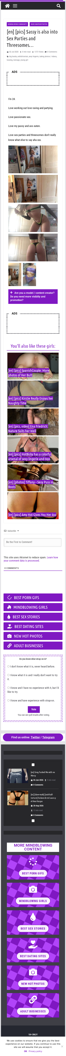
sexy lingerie (34, 56)
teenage (16, 60)
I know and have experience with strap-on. (32, 700)
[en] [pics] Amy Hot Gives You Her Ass (32, 514)
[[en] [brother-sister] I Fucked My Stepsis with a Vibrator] (17, 805)
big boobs (13, 56)
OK (25, 1051)
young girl (24, 60)
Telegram (48, 737)
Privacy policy (35, 1051)
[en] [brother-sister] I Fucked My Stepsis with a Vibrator (43, 803)
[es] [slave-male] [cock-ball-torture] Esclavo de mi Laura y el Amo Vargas (43, 775)
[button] (33, 296)
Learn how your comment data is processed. (31, 559)
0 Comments (52, 52)
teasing (9, 60)
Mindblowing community (17, 24)
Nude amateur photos (39, 24)
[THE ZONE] (7, 6)
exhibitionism (23, 56)
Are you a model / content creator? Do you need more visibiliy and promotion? (32, 296)
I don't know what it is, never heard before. (32, 666)
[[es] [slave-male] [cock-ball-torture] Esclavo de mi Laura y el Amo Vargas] (17, 775)
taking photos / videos (48, 56)
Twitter (35, 737)
